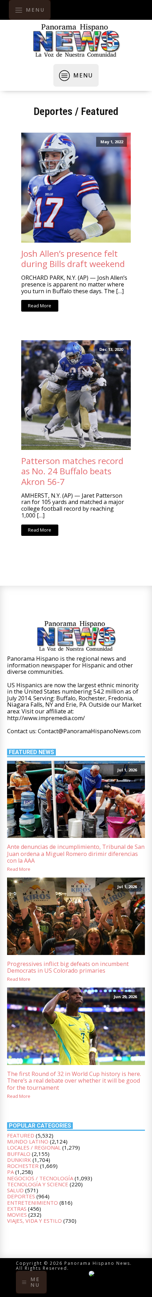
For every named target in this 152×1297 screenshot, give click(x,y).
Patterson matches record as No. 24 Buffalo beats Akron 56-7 (72, 471)
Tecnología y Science (37, 1184)
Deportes (53, 111)
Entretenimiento (32, 1202)
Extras (17, 1208)
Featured (99, 111)
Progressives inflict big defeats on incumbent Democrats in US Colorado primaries (68, 967)
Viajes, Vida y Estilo (34, 1220)
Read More (39, 305)
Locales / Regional (34, 1147)
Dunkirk (19, 1159)
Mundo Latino (27, 1141)
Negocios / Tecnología (40, 1178)
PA (10, 1171)
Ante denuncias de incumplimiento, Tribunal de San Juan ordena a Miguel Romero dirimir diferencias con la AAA (76, 854)
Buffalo (18, 1153)
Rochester (23, 1165)
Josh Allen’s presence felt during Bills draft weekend (73, 258)
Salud (15, 1190)
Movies (17, 1214)
